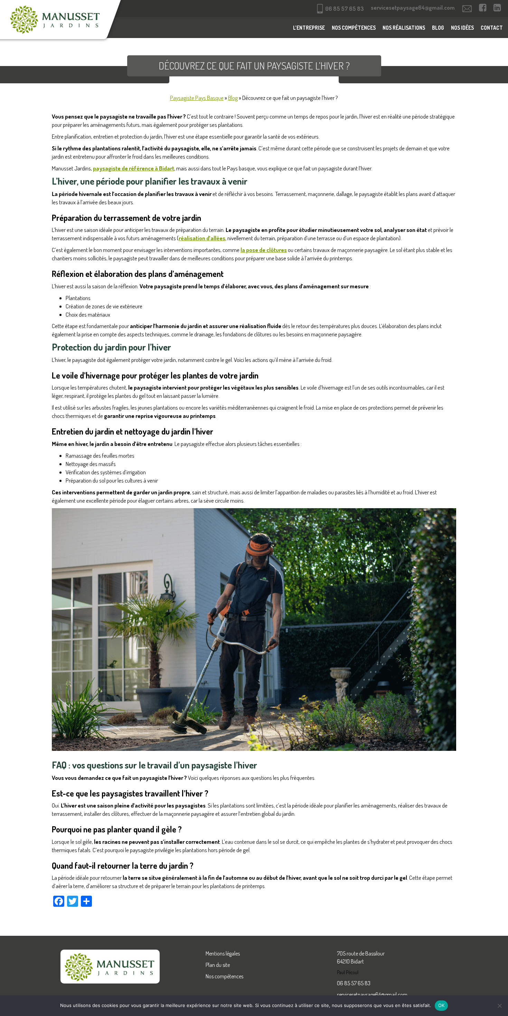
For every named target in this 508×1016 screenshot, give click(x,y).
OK (441, 1005)
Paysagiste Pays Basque (197, 97)
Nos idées (462, 27)
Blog (438, 27)
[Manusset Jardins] (63, 22)
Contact (492, 27)
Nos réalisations (404, 27)
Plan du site (218, 964)
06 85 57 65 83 (353, 983)
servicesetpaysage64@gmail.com (372, 994)
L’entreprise (309, 27)
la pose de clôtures (264, 249)
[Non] (499, 1005)
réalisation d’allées (202, 238)
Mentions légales (223, 953)
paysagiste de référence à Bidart (133, 168)
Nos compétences (354, 27)
